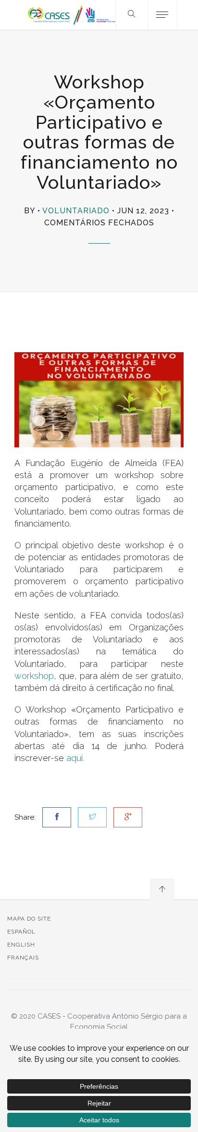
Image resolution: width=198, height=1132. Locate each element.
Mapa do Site (29, 918)
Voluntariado (76, 210)
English (21, 944)
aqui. (74, 758)
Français (23, 957)
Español (21, 931)
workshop (34, 676)
